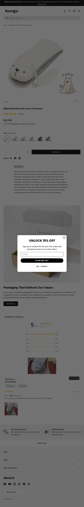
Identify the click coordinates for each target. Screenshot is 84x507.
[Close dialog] (64, 237)
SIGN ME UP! (42, 260)
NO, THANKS (42, 266)
